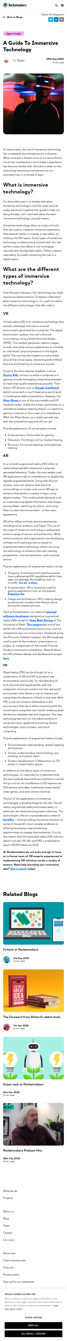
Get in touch (18, 869)
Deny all (33, 1325)
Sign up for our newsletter (18, 1281)
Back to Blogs (14, 17)
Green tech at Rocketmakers (23, 1084)
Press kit (8, 1267)
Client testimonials (14, 1260)
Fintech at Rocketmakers (20, 950)
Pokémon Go (16, 594)
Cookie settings (33, 1317)
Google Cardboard (47, 388)
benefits (8, 820)
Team (6, 1225)
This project (34, 624)
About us (8, 1211)
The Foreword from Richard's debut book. (32, 1017)
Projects (8, 1198)
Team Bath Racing (41, 620)
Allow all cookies (33, 1334)
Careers (7, 1232)
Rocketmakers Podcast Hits (22, 1150)
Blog (6, 1218)
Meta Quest (11, 400)
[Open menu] (61, 5)
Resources (9, 1253)
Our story (9, 1240)
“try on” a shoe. (28, 582)
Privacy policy (11, 1274)
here (6, 658)
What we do (10, 1191)
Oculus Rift (10, 375)
